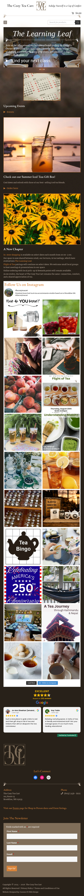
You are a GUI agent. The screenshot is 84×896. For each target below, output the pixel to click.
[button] (7, 60)
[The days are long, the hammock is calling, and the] (61, 584)
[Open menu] (5, 22)
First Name (13, 831)
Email (10, 854)
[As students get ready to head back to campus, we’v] (61, 356)
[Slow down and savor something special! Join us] (61, 394)
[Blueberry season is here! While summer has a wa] (22, 470)
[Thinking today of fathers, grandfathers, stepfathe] (61, 660)
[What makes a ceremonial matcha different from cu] (61, 432)
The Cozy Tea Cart (20, 6)
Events (10, 112)
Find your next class (31, 60)
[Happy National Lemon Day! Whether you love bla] (61, 470)
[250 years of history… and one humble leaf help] (61, 508)
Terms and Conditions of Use (47, 888)
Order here (12, 188)
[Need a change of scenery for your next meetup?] (22, 622)
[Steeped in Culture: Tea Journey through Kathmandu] (61, 622)
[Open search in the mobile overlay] (64, 22)
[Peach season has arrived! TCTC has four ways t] (22, 394)
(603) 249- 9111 (72, 793)
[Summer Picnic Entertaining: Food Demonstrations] (22, 660)
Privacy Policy (27, 888)
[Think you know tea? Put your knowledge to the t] (22, 546)
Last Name (13, 843)
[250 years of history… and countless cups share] (22, 584)
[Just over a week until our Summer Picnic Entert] (61, 546)
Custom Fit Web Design (29, 892)
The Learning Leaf (23, 261)
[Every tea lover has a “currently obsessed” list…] (22, 432)
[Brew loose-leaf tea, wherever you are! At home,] (22, 318)
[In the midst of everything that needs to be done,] (22, 356)
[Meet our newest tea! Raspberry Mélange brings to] (61, 318)
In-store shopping (12, 255)
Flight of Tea (9, 264)
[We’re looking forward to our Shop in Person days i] (22, 508)
